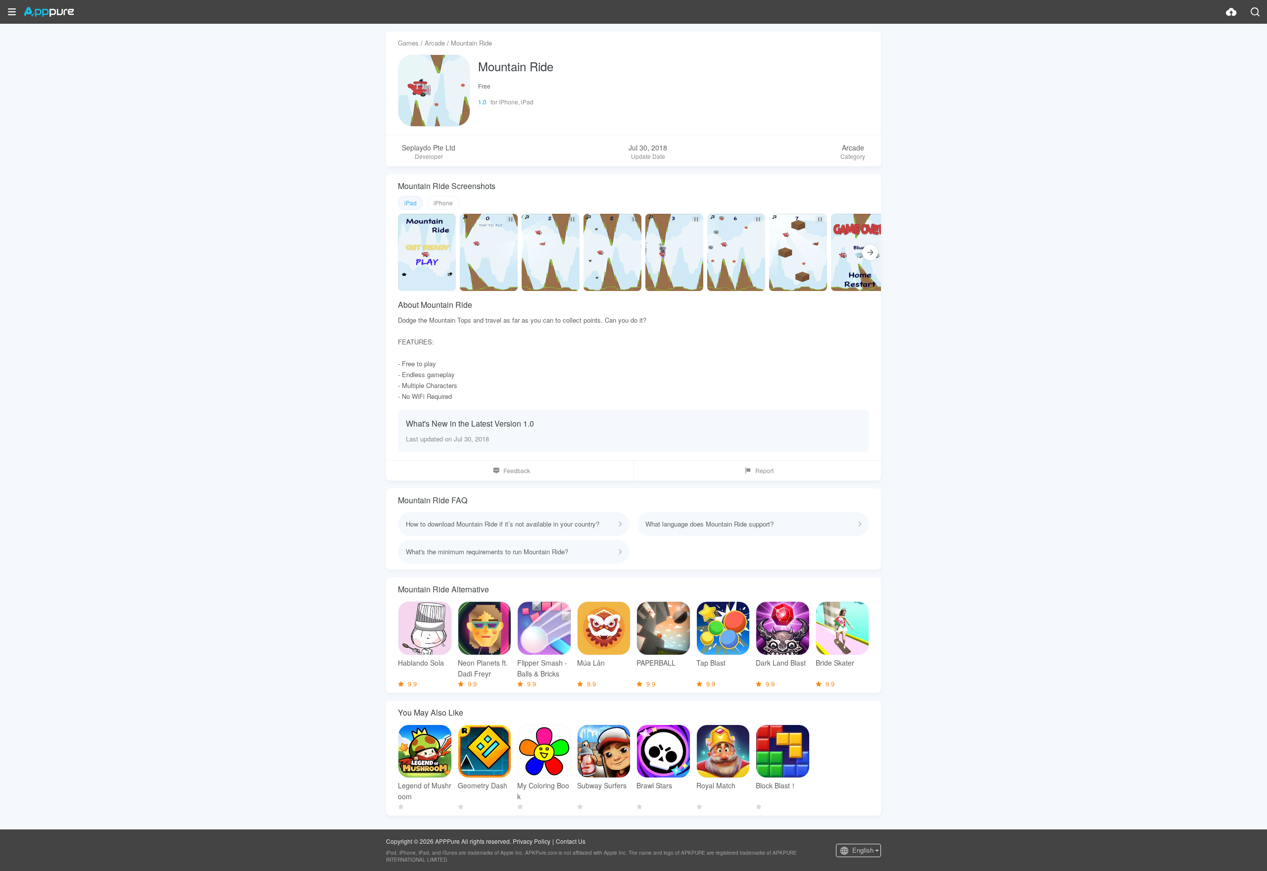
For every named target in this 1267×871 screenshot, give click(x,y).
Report (764, 470)
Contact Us (570, 841)
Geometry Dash (482, 785)
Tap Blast (711, 663)
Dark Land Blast (781, 663)
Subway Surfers (602, 785)
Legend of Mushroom (424, 790)
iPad (410, 202)
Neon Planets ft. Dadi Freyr (483, 668)
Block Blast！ (776, 785)
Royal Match (715, 785)
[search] (1255, 12)
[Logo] (49, 12)
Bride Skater (835, 663)
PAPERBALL (656, 663)
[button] (12, 12)
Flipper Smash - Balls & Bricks (542, 668)
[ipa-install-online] (1231, 12)
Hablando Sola (421, 663)
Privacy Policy (531, 841)
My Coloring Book (543, 790)
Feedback (516, 470)
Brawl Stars (654, 785)
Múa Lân (591, 663)
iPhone (443, 202)
